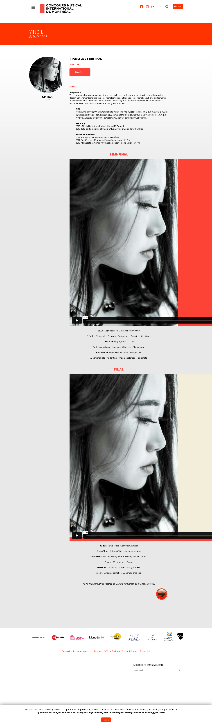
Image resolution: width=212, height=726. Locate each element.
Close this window (207, 709)
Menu (33, 7)
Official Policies (112, 651)
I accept (106, 720)
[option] (31, 636)
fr (160, 6)
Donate (177, 6)
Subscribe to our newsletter (77, 651)
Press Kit (145, 651)
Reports (98, 651)
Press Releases (130, 651)
